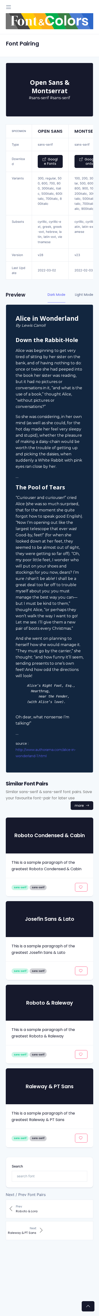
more (80, 805)
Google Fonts (51, 161)
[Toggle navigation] (8, 7)
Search (17, 1166)
